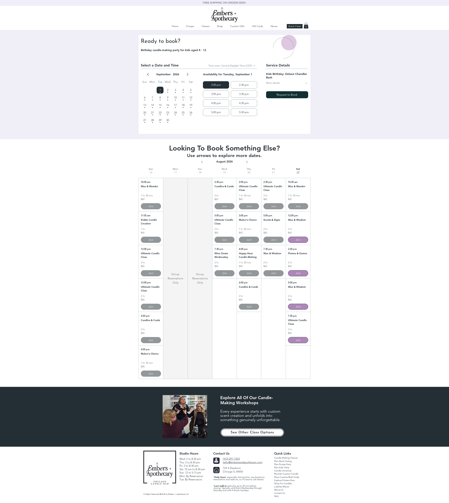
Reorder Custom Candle (286, 473)
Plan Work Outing (283, 461)
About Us (279, 489)
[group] (151, 273)
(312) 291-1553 (231, 458)
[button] (273, 26)
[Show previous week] (202, 162)
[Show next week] (247, 162)
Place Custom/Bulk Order (286, 477)
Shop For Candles (283, 483)
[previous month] (148, 74)
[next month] (187, 74)
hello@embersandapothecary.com (242, 462)
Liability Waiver (281, 486)
